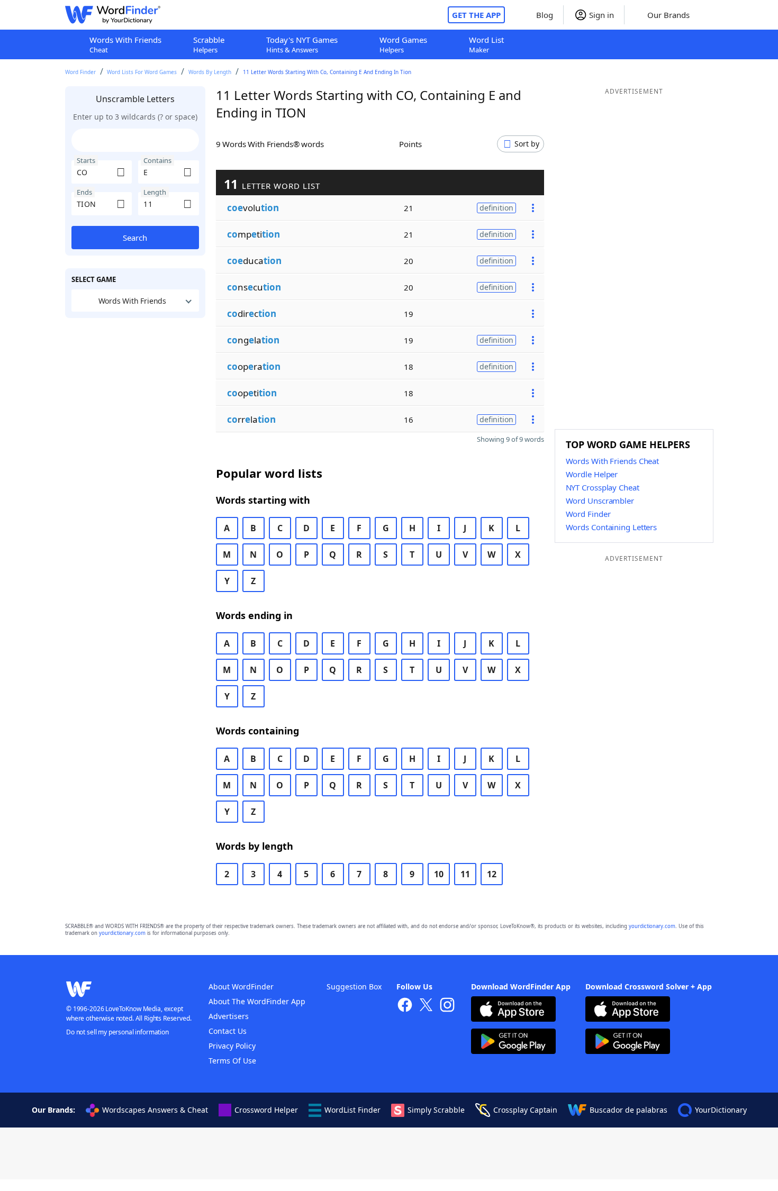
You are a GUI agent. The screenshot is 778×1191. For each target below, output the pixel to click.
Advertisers (229, 1016)
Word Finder (80, 72)
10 (439, 874)
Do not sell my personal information (117, 1032)
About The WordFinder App (257, 1001)
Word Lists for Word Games (142, 72)
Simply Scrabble (436, 1110)
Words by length (209, 72)
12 (491, 874)
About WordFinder (241, 986)
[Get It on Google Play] (513, 1043)
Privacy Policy (232, 1046)
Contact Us (228, 1031)
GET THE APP (476, 15)
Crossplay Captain (525, 1110)
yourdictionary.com (652, 926)
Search (135, 237)
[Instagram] (447, 1006)
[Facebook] (404, 1006)
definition (496, 208)
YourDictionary (721, 1110)
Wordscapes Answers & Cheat (155, 1110)
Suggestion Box (354, 986)
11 (465, 874)
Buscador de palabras (628, 1110)
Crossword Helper (266, 1110)
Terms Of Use (232, 1061)
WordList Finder (352, 1110)
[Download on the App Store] (513, 1010)
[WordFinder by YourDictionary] (112, 15)
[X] (426, 1006)
